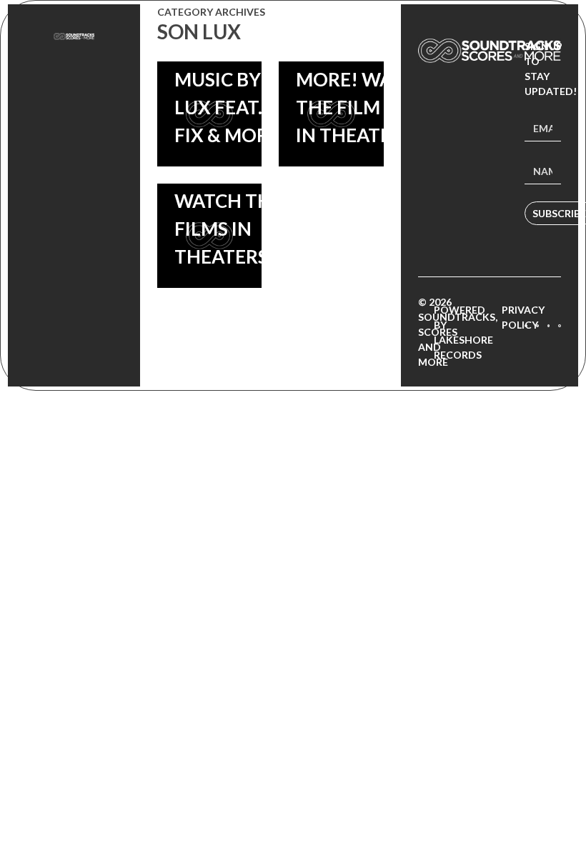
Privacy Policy (523, 317)
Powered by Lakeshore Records (463, 332)
